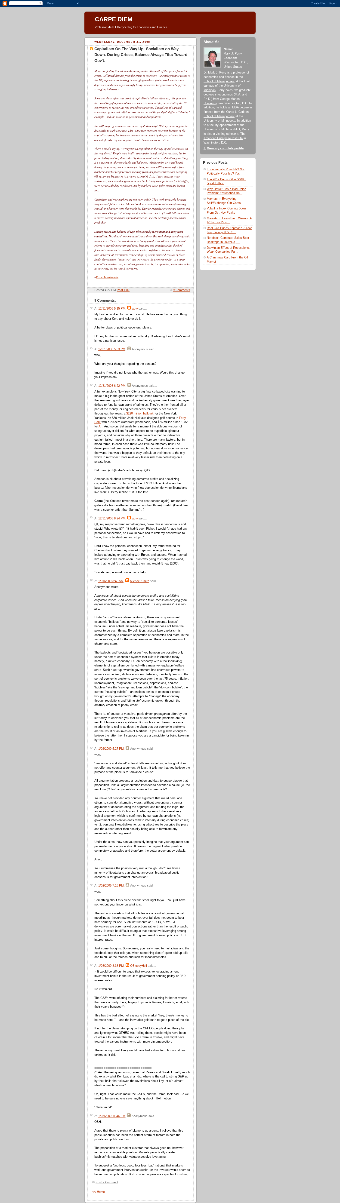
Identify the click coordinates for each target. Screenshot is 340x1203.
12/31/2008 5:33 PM (111, 349)
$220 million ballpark (140, 413)
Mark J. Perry (233, 53)
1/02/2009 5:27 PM (111, 748)
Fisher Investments (107, 277)
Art (100, 426)
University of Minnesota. (220, 120)
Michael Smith (139, 581)
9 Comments (181, 290)
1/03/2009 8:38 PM (111, 965)
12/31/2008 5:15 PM (111, 308)
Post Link (123, 290)
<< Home (98, 1192)
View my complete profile (225, 148)
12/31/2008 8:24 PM (111, 518)
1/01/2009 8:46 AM (111, 581)
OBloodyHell (138, 965)
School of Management (219, 81)
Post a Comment (107, 1182)
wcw (135, 308)
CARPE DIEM (114, 19)
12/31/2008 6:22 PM (111, 385)
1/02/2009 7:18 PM (111, 885)
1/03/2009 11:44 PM (111, 1116)
